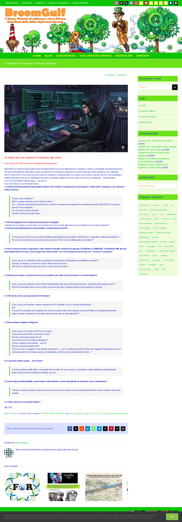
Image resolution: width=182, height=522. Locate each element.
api (172, 205)
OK (172, 517)
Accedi (142, 105)
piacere (107, 413)
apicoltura (143, 210)
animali (165, 205)
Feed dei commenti (147, 117)
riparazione (123, 413)
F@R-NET (45, 413)
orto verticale (144, 255)
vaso (163, 269)
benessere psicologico (159, 210)
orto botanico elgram (167, 251)
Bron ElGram (11, 413)
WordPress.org (145, 122)
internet (163, 242)
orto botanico (150, 251)
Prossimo (122, 75)
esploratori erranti (163, 233)
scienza (142, 265)
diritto (156, 219)
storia (161, 265)
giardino (155, 237)
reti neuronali (168, 260)
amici (72, 413)
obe (159, 246)
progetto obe (144, 260)
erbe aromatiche (145, 223)
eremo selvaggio (159, 228)
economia (165, 219)
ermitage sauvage (146, 233)
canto (154, 214)
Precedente (110, 75)
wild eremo (143, 274)
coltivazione (171, 214)
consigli (86, 413)
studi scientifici (144, 269)
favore (92, 413)
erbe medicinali (161, 223)
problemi (114, 413)
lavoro (98, 413)
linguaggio (151, 246)
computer (78, 413)
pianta (155, 255)
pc (102, 413)
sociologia (152, 265)
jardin (172, 242)
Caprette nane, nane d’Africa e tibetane (155, 141)
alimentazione (144, 205)
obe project (169, 246)
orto (140, 251)
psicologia (156, 260)
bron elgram (144, 214)
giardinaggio (144, 237)
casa (161, 214)
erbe (174, 219)
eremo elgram (144, 228)
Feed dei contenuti (147, 111)
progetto (164, 255)
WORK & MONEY (57, 413)
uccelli (156, 269)
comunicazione (145, 219)
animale (156, 205)
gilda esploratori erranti (148, 242)
